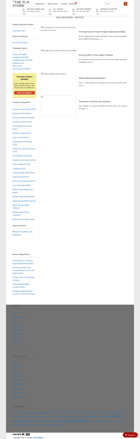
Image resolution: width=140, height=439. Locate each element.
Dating (69, 413)
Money (42, 421)
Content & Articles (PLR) (22, 122)
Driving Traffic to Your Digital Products (96, 55)
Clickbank (59, 413)
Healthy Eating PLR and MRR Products (44, 416)
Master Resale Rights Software (21, 206)
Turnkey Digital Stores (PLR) (24, 173)
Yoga (60, 425)
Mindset (38, 421)
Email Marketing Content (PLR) (22, 127)
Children (53, 413)
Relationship (96, 421)
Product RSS (18, 338)
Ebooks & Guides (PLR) (22, 133)
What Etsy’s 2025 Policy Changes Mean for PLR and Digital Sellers (23, 270)
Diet (73, 413)
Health (29, 416)
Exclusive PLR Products (22, 113)
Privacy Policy (18, 384)
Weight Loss (54, 425)
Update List (17, 326)
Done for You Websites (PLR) (24, 181)
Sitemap (16, 342)
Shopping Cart (18, 376)
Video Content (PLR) (21, 177)
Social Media (111, 421)
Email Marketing (83, 413)
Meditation (32, 421)
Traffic (38, 425)
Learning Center (19, 31)
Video (47, 425)
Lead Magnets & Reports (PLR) (22, 143)
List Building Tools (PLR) (22, 156)
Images (66, 416)
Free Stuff (16, 330)
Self (101, 421)
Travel (42, 425)
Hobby (58, 416)
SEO (104, 421)
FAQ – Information (20, 380)
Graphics (23, 416)
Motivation (48, 421)
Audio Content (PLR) (21, 137)
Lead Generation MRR (21, 185)
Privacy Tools (18, 388)
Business (47, 413)
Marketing (108, 416)
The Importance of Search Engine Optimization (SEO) (102, 32)
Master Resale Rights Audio (23, 197)
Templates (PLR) (19, 168)
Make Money (100, 416)
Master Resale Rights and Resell (23, 190)
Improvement (73, 416)
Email (76, 413)
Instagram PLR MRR (21, 57)
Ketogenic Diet (18, 63)
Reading (91, 421)
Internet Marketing (82, 416)
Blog (14, 321)
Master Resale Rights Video (23, 219)
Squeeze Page (25, 425)
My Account (53, 4)
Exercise (91, 413)
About (15, 313)
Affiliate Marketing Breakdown (92, 78)
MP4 (58, 421)
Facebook (98, 413)
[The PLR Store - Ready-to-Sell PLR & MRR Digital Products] (22, 3)
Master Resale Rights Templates (21, 213)
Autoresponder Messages (33, 413)
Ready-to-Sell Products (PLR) (24, 160)
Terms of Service (19, 393)
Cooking (64, 413)
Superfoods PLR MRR (21, 69)
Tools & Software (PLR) (22, 164)
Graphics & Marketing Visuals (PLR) (24, 150)
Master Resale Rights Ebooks (24, 201)
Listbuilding (92, 416)
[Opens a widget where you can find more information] (130, 435)
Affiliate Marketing (18, 413)
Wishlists (16, 372)
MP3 (53, 421)
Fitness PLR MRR (20, 54)
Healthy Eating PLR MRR (22, 60)
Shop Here (39, 4)
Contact (64, 4)
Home (62, 416)
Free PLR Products (20, 43)
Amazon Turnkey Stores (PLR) (24, 109)
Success (33, 425)
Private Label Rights (74, 421)
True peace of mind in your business (94, 101)
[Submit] (125, 4)
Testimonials (17, 334)
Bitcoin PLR (17, 66)
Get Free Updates (24, 93)
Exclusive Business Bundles (24, 118)
